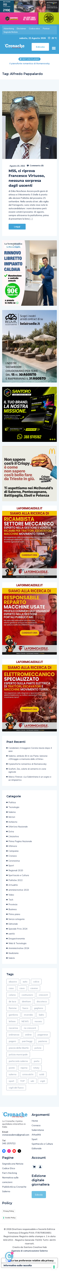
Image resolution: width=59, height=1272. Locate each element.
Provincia (12, 904)
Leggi (17, 226)
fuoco (25, 1008)
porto (36, 1061)
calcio (36, 981)
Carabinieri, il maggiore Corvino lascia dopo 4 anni (30, 749)
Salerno (12, 812)
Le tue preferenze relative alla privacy (32, 1260)
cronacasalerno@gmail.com (14, 1134)
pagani (12, 1041)
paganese (43, 1034)
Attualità (13, 885)
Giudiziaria (13, 953)
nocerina (13, 1028)
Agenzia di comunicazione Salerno (29, 1250)
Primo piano (14, 914)
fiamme (13, 1008)
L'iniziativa (13, 836)
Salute (11, 958)
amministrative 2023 (18, 889)
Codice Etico (8, 1168)
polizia (37, 1047)
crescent (43, 994)
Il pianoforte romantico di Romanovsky (29, 63)
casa (11, 988)
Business (12, 909)
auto (25, 981)
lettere (12, 1021)
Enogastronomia (16, 938)
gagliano (38, 1008)
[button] (54, 48)
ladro (41, 1014)
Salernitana (38, 1130)
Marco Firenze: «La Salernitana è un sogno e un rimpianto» (29, 778)
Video (11, 894)
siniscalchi (27, 1074)
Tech (10, 899)
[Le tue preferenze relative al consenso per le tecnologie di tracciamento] (54, 1267)
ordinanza (14, 1034)
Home (35, 1120)
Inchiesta (12, 821)
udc (32, 1081)
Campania (13, 851)
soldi (41, 1074)
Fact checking (9, 1172)
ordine (28, 1034)
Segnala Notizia (11, 32)
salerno (12, 1074)
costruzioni (27, 994)
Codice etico (34, 28)
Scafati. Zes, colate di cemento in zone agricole (27, 770)
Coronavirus (14, 860)
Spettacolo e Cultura (18, 875)
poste (12, 1067)
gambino (13, 1014)
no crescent (30, 1028)
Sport (11, 865)
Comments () (36, 165)
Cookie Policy (10, 1218)
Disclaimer (21, 28)
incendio (28, 1014)
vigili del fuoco (16, 1087)
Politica (12, 802)
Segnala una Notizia (12, 1163)
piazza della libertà (18, 1047)
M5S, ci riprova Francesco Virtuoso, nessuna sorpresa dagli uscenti (27, 178)
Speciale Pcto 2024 (17, 928)
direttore (26, 1001)
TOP (22, 1081)
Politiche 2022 (15, 880)
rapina (24, 1067)
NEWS (25, 1021)
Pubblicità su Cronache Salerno (14, 1189)
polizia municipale (18, 1054)
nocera (38, 1021)
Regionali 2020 (15, 870)
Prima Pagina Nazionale (20, 841)
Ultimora (12, 846)
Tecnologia (13, 807)
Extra (11, 831)
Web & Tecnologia (17, 943)
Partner (46, 28)
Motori (11, 817)
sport (11, 1081)
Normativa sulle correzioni (10, 1180)
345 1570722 (9, 1143)
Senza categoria (16, 919)
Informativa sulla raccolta (18, 1265)
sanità (11, 933)
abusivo (13, 981)
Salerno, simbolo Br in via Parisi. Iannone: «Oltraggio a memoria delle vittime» (28, 757)
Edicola (39, 1194)
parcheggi (27, 1041)
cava (21, 988)
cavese (34, 988)
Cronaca (12, 855)
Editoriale (13, 923)
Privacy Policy (8, 1211)
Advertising (9, 28)
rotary (36, 1067)
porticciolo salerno (18, 1061)
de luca (12, 1001)
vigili (42, 1081)
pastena (42, 1041)
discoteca (42, 1001)
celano (12, 994)
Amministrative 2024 (18, 948)
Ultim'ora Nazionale (18, 826)
